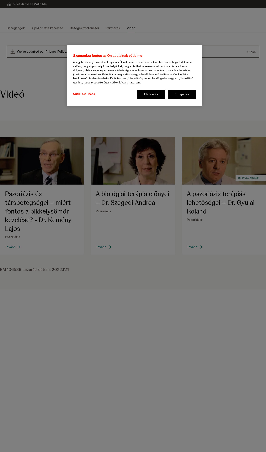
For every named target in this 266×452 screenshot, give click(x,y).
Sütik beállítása (84, 94)
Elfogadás (182, 94)
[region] (134, 75)
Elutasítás (151, 94)
